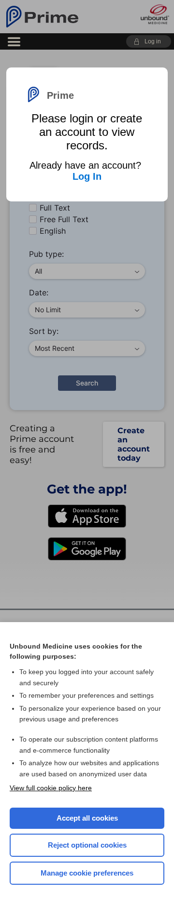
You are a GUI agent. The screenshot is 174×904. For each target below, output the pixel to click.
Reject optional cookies (87, 845)
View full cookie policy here (51, 788)
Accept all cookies (87, 818)
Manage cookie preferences (87, 873)
